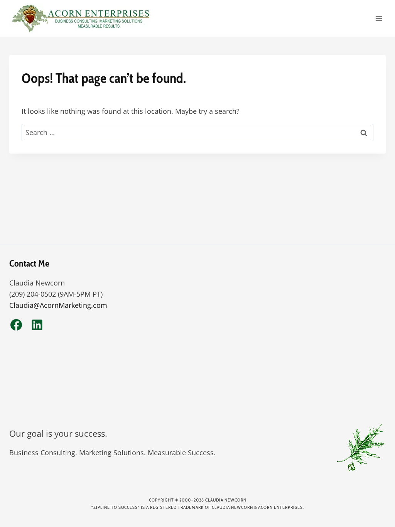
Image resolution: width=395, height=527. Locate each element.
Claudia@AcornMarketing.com (58, 305)
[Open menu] (378, 18)
